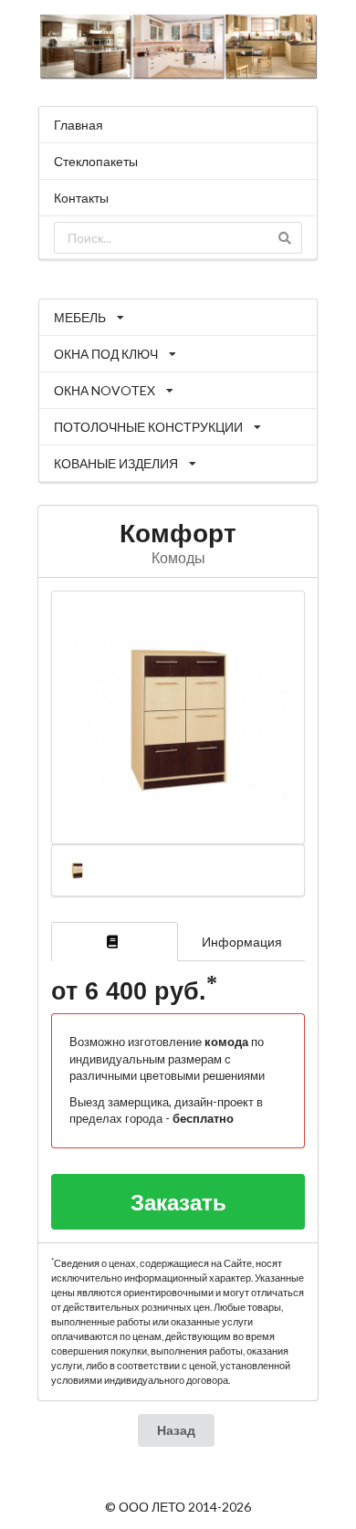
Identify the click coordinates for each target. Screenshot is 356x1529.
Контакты (81, 197)
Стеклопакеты (96, 161)
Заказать (178, 1202)
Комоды (178, 557)
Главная (78, 124)
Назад (176, 1430)
